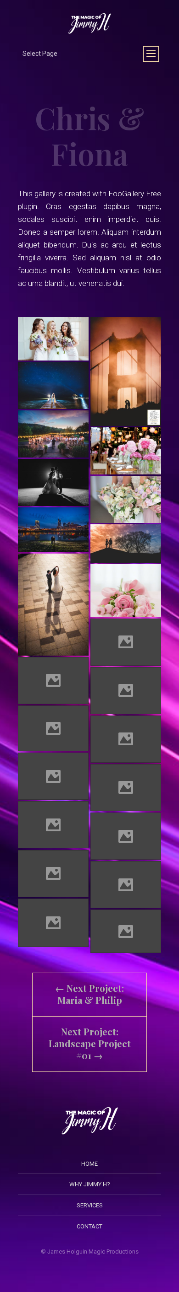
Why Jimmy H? (89, 1184)
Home (89, 1163)
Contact (89, 1226)
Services (90, 1205)
